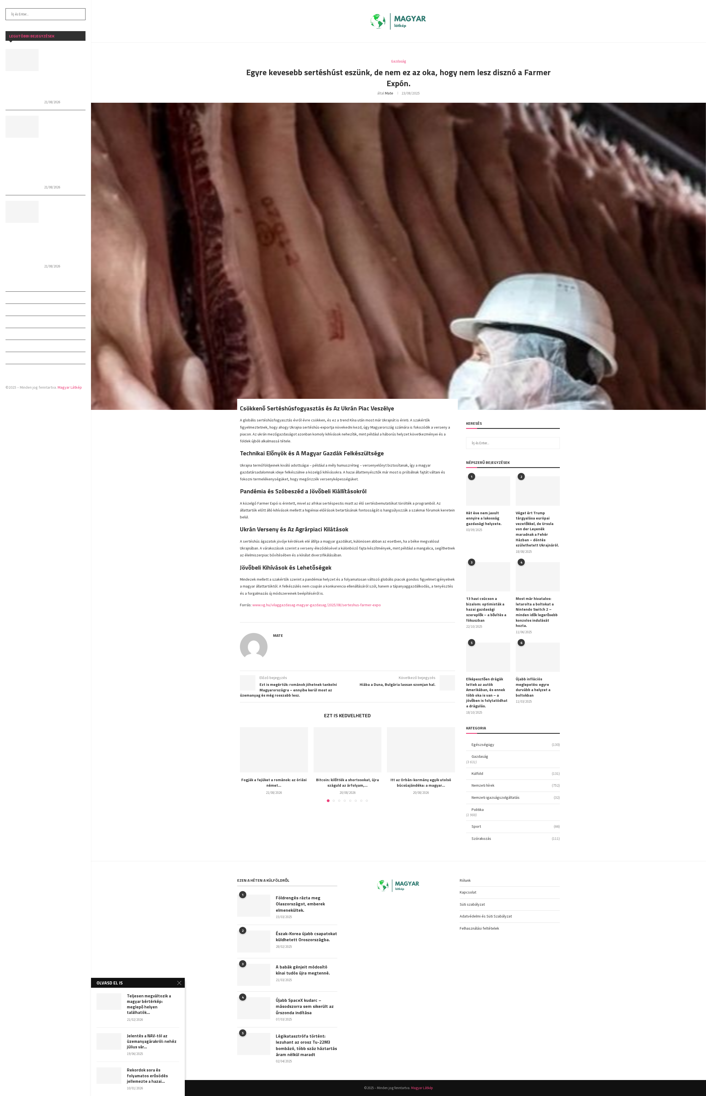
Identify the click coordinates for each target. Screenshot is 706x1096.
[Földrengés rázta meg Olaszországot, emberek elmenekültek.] (253, 906)
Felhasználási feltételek (479, 928)
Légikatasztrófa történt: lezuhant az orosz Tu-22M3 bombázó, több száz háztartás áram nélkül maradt (306, 1045)
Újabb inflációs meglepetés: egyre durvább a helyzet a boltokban (533, 687)
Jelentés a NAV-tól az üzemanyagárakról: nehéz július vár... (151, 1041)
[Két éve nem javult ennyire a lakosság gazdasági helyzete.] (488, 491)
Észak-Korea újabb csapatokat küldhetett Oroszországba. (306, 936)
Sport (11, 358)
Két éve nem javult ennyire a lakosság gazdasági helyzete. (484, 518)
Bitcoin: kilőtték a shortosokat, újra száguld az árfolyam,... (347, 782)
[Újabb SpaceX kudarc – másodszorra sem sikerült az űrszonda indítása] (253, 1008)
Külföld (13, 309)
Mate (389, 93)
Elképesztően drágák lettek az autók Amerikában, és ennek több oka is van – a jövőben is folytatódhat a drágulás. (486, 692)
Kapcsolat (468, 892)
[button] (247, 764)
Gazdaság (14, 297)
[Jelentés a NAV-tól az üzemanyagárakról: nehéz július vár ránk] (109, 1041)
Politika (13, 345)
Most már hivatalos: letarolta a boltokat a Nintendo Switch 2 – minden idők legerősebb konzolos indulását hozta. (537, 612)
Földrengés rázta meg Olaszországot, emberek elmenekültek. (300, 904)
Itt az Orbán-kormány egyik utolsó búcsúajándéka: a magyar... (421, 782)
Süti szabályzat (472, 904)
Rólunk (465, 880)
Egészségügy (17, 285)
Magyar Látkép (70, 387)
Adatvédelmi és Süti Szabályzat (486, 916)
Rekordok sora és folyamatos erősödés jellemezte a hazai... (147, 1075)
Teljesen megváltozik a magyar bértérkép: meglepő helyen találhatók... (149, 1004)
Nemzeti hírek (18, 321)
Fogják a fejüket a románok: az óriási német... (274, 782)
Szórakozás (17, 370)
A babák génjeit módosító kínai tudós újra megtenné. (303, 970)
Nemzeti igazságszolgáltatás (34, 334)
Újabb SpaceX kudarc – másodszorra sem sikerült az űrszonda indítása (305, 1006)
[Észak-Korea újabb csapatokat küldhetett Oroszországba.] (253, 941)
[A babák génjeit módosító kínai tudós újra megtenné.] (253, 975)
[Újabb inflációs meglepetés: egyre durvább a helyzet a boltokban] (538, 657)
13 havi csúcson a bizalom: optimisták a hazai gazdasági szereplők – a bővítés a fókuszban (486, 609)
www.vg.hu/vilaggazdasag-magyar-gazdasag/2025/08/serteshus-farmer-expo (316, 604)
